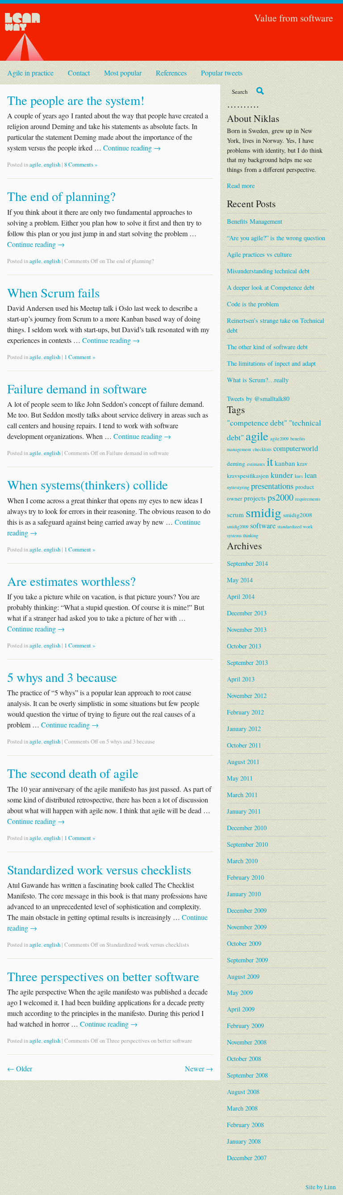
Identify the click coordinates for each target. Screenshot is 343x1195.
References (171, 72)
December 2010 (247, 827)
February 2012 (245, 712)
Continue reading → (132, 147)
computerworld (295, 448)
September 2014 (247, 563)
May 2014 (240, 580)
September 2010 (247, 844)
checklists (262, 449)
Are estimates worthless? (71, 580)
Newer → (199, 1068)
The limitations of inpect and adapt (271, 363)
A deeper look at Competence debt (270, 287)
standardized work (295, 526)
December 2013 (247, 613)
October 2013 (244, 646)
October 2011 (244, 745)
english (52, 164)
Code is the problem (253, 304)
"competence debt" (257, 422)
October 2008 (244, 1058)
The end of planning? (61, 196)
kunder (282, 474)
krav (302, 464)
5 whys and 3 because (62, 677)
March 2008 (242, 1108)
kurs (299, 476)
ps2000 (280, 497)
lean (311, 475)
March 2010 (242, 861)
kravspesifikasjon (248, 476)
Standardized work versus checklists (99, 869)
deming (236, 464)
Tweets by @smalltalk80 (258, 398)
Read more (241, 185)
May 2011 (240, 778)
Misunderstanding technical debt (268, 271)
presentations (272, 485)
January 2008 (244, 1141)
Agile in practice (30, 72)
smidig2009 (237, 526)
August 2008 (243, 1091)
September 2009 (247, 960)
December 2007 (247, 1157)
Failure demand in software (77, 388)
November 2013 (247, 629)
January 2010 (244, 894)
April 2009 (241, 1009)
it (270, 461)
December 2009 (247, 910)
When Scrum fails (53, 292)
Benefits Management (254, 221)
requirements (307, 499)
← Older (19, 1068)
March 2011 (242, 794)
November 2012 (247, 695)
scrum (235, 514)
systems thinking (242, 535)
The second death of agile (72, 773)
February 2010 (245, 877)
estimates (256, 464)
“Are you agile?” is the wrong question (276, 238)
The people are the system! (76, 100)
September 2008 (247, 1075)
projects (255, 497)
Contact (79, 72)
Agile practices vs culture (259, 254)
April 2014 (241, 596)
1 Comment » (79, 357)
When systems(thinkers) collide (87, 484)
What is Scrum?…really (258, 380)
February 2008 (245, 1124)
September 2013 (247, 662)
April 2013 (241, 679)
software (263, 526)
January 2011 (244, 811)
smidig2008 (297, 515)
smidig (263, 512)
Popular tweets (222, 72)
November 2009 (247, 927)
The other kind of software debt (267, 347)
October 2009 (244, 943)
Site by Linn (320, 1187)
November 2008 (247, 1042)
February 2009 (245, 1025)
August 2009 (243, 976)
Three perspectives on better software (103, 976)
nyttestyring (238, 487)
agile (35, 164)
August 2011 (243, 761)
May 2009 (240, 992)
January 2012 (244, 728)
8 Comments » (80, 164)
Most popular (123, 72)
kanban (285, 463)
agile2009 (279, 438)
